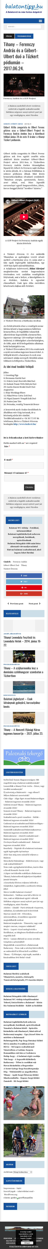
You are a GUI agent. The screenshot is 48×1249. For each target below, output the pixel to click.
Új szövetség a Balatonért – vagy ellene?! (22, 792)
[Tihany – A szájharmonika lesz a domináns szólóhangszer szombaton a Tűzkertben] (24, 661)
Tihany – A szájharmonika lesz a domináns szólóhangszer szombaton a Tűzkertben (23, 672)
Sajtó (19, 1188)
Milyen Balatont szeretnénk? (16, 795)
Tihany (24, 565)
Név (7, 446)
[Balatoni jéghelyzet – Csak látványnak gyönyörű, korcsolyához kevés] (24, 691)
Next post (33, 603)
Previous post (16, 603)
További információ (26, 1239)
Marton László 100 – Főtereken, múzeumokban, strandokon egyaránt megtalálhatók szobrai (20, 916)
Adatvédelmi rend (25, 1191)
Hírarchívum (15, 634)
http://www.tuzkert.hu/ (25, 424)
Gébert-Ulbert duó (11, 565)
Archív (6, 634)
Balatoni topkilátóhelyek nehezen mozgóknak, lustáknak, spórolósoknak (24, 537)
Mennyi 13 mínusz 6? (16, 473)
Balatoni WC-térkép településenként (21, 999)
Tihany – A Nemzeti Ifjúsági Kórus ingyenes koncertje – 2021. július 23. (23, 731)
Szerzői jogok (9, 1191)
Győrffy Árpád (16, 124)
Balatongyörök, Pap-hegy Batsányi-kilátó (23, 1040)
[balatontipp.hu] (24, 8)
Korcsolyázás (10, 695)
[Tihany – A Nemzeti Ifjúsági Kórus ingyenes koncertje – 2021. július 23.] (24, 722)
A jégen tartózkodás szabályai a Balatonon (22, 873)
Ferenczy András (20, 561)
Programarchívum (12, 664)
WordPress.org (10, 1194)
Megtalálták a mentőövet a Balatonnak (21, 945)
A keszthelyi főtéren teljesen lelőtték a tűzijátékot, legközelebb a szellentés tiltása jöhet (23, 885)
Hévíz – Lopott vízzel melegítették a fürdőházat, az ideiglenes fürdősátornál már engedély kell (23, 932)
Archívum (8, 1172)
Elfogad (27, 1243)
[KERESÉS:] (24, 26)
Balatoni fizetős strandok (15, 1241)
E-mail (8, 459)
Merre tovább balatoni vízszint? (18, 892)
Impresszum (9, 1188)
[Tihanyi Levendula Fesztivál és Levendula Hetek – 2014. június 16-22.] (24, 630)
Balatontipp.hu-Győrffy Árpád (21, 1247)
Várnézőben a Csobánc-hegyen (18, 1050)
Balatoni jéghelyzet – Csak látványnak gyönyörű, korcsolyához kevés (22, 703)
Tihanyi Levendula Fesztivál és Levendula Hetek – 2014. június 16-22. (22, 641)
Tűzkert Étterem (10, 569)
